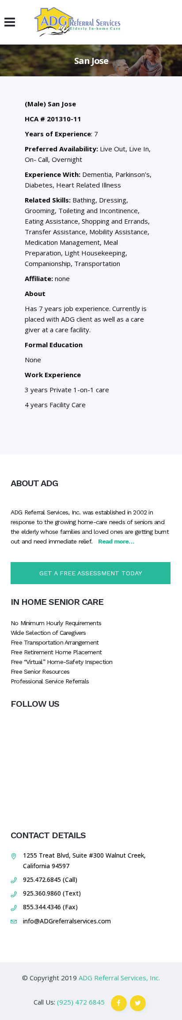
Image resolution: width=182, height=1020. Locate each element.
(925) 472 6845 (81, 1002)
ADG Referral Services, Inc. (119, 977)
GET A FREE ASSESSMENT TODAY (90, 573)
